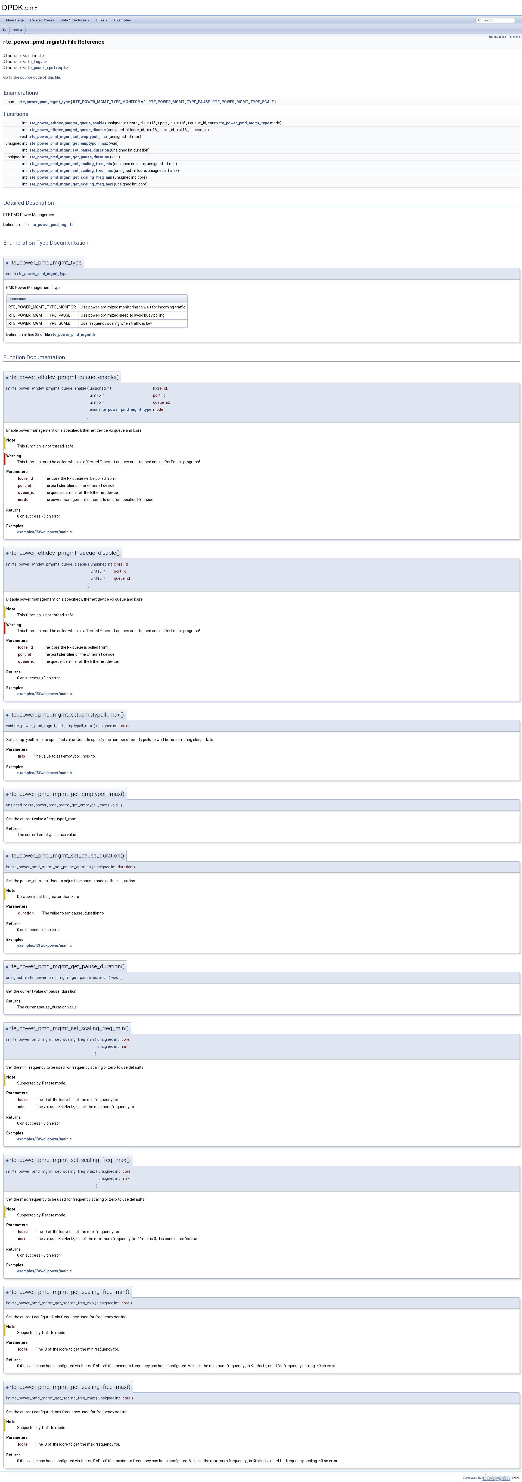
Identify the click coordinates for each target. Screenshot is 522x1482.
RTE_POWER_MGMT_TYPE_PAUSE (179, 102)
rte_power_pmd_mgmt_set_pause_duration (69, 150)
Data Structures (73, 20)
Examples (122, 20)
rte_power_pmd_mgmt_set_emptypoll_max (69, 136)
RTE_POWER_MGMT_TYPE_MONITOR (106, 102)
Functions (514, 37)
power (17, 29)
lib (5, 29)
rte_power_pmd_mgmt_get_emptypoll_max (69, 143)
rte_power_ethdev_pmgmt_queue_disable (68, 130)
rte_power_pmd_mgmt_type (44, 102)
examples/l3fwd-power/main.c (44, 532)
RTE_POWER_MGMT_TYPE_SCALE (243, 102)
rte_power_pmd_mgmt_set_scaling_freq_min (71, 164)
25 (37, 334)
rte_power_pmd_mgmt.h (52, 224)
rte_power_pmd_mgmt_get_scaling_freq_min (71, 177)
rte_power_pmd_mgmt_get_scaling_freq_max (71, 184)
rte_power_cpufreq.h (45, 67)
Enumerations (497, 37)
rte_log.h (35, 61)
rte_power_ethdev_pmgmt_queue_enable (67, 123)
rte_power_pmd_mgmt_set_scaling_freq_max (71, 170)
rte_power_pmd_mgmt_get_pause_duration (69, 157)
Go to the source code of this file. (32, 77)
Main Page (15, 20)
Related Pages (42, 20)
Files (100, 20)
